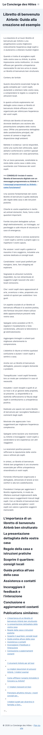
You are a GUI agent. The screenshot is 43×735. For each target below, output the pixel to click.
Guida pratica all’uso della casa (21, 639)
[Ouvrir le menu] (38, 4)
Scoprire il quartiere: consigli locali (22, 636)
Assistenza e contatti (16, 642)
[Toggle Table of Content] (5, 711)
